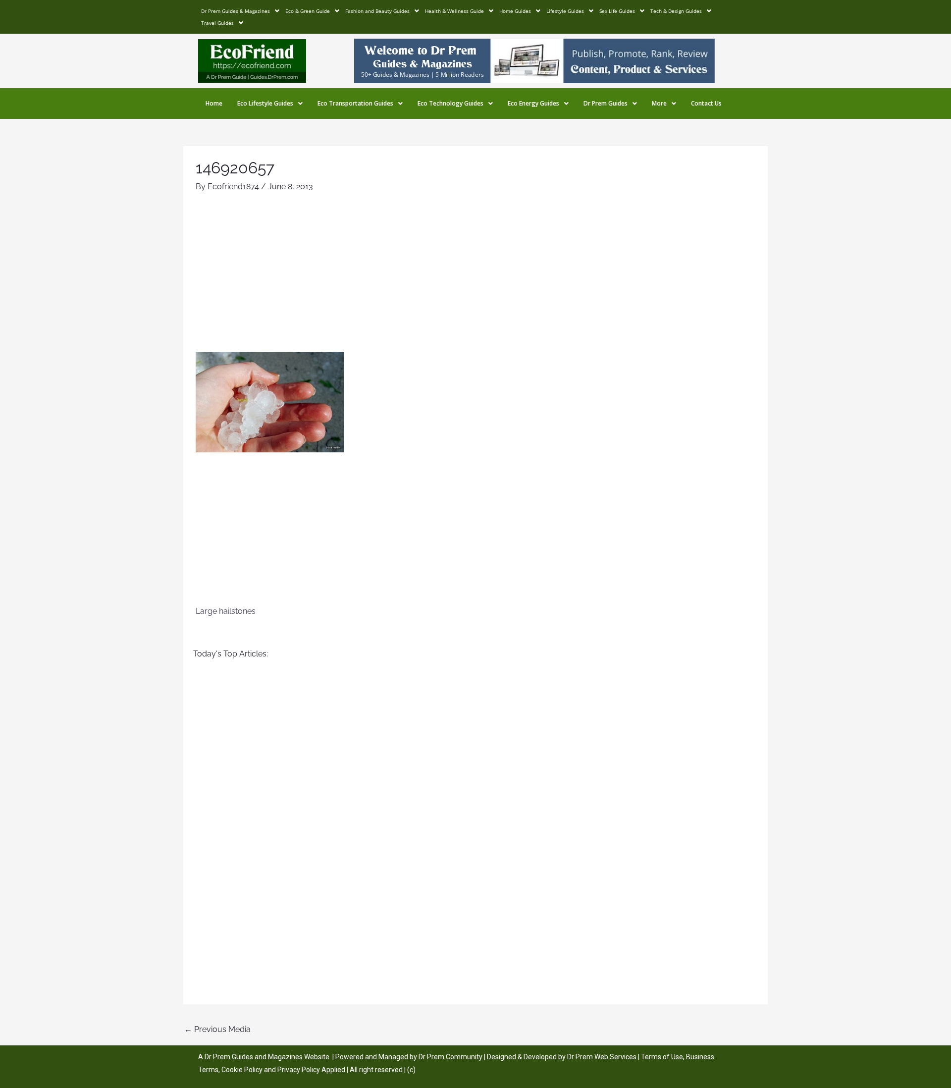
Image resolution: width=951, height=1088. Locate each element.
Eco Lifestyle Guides (265, 103)
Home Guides (515, 10)
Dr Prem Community (450, 1057)
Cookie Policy (242, 1070)
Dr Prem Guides (605, 103)
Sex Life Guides (617, 10)
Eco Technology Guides (450, 103)
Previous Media (217, 1029)
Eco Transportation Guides (355, 103)
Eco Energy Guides (533, 103)
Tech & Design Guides (676, 10)
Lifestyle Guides (565, 10)
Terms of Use (662, 1057)
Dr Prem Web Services (601, 1057)
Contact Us (706, 103)
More (659, 103)
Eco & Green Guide (307, 10)
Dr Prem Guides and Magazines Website (267, 1057)
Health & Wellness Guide (454, 10)
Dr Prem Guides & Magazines (235, 10)
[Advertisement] (475, 277)
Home (214, 103)
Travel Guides (217, 22)
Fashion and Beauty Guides (377, 10)
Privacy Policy (298, 1070)
